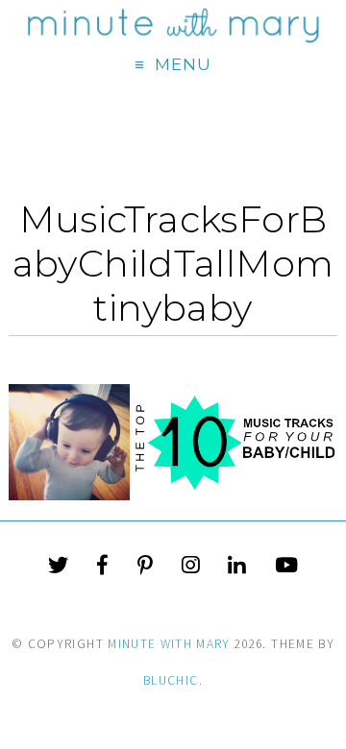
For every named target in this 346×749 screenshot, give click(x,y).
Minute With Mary (169, 644)
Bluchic (170, 680)
